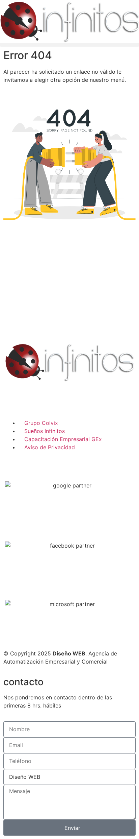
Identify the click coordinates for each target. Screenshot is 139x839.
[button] (69, 45)
